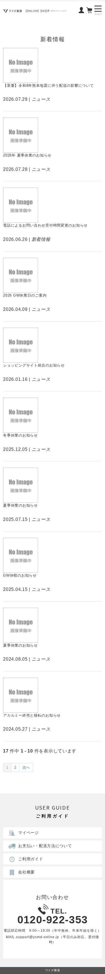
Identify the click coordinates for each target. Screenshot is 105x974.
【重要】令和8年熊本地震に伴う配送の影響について (48, 85)
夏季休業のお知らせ (20, 505)
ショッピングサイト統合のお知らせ (34, 365)
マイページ (28, 832)
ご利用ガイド (30, 859)
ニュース (41, 99)
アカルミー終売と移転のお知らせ (32, 715)
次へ (26, 767)
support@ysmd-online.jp (37, 937)
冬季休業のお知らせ (20, 435)
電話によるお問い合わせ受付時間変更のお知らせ (45, 225)
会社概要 (26, 872)
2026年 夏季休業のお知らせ (27, 155)
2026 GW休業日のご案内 (24, 295)
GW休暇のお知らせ (19, 575)
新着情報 (41, 239)
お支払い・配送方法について (45, 845)
